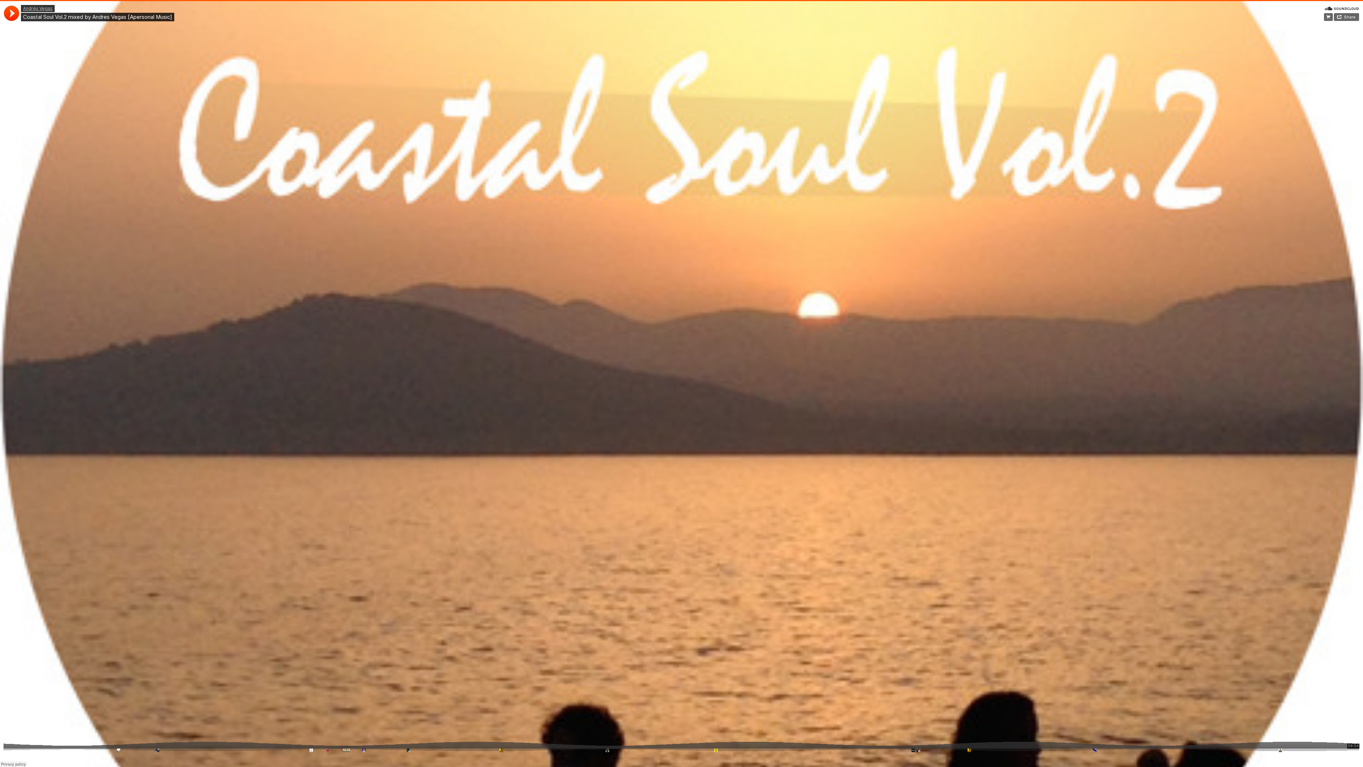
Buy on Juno (1328, 17)
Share (1350, 17)
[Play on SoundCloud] (1341, 8)
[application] (11, 13)
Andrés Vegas (38, 8)
